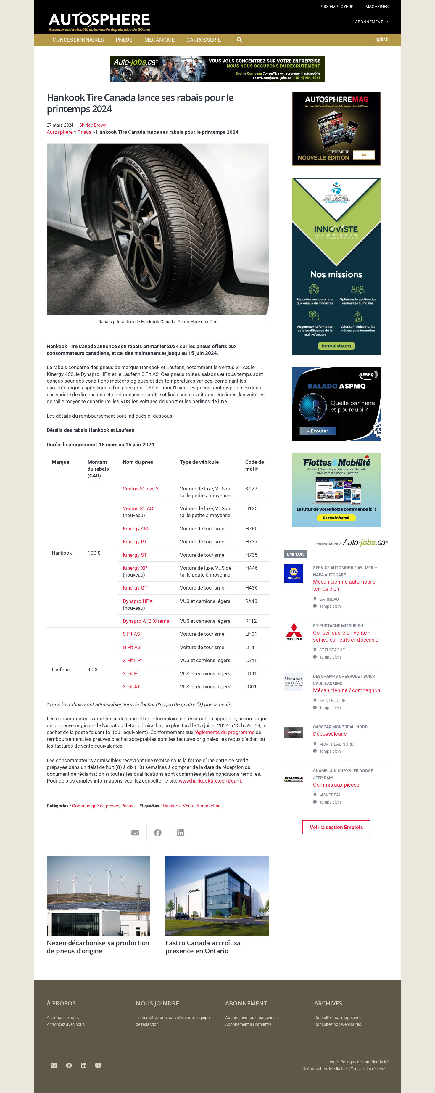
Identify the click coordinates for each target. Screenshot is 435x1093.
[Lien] (336, 544)
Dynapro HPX (138, 601)
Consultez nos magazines (337, 1017)
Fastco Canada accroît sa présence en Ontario (203, 946)
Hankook (172, 806)
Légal (333, 1062)
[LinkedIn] (83, 1065)
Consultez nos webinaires (337, 1024)
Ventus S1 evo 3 (141, 489)
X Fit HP (132, 660)
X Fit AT (131, 687)
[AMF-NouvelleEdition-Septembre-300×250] (336, 164)
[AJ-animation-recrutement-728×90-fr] (217, 80)
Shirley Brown (92, 125)
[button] (387, 21)
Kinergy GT (135, 588)
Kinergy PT (135, 542)
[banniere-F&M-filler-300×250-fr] (336, 525)
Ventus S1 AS (138, 508)
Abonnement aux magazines (251, 1017)
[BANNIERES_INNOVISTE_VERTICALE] (336, 353)
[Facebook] (69, 1065)
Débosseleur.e (330, 734)
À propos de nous (63, 1017)
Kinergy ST (135, 555)
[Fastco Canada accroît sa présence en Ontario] (217, 896)
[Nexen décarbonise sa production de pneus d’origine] (99, 896)
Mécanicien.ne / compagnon (346, 690)
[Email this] (135, 832)
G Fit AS (132, 647)
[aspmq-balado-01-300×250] (336, 439)
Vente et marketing (201, 806)
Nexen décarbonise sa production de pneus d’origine (98, 946)
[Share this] (158, 832)
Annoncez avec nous (66, 1024)
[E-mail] (54, 1065)
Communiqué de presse (95, 806)
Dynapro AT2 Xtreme (146, 621)
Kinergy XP (135, 568)
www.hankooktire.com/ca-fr (210, 781)
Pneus (84, 132)
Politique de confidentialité (364, 1062)
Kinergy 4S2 (136, 529)
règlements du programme (224, 732)
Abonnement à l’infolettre (248, 1024)
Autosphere (60, 132)
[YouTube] (98, 1065)
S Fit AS (131, 634)
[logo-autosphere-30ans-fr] (99, 22)
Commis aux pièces (336, 785)
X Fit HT (132, 674)
